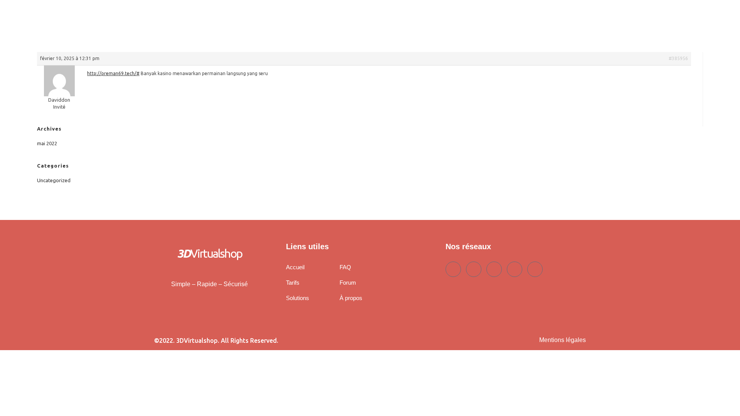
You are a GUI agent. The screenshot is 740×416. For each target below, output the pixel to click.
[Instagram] (535, 269)
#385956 (678, 58)
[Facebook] (453, 269)
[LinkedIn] (494, 269)
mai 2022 (47, 143)
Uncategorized (54, 180)
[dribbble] (514, 269)
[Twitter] (473, 269)
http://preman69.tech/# (113, 73)
